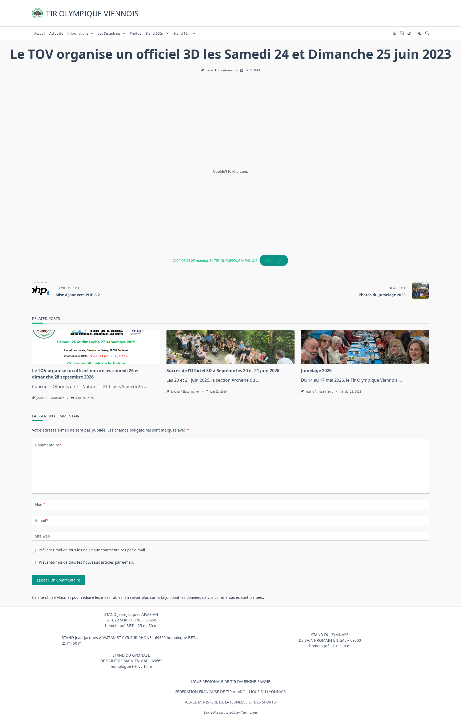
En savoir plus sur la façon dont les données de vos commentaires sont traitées (194, 597)
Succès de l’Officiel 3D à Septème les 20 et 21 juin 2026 (222, 370)
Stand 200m (154, 33)
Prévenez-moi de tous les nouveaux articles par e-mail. (86, 562)
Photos (135, 33)
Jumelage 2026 (316, 370)
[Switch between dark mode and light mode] (419, 33)
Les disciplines (109, 33)
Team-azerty (249, 712)
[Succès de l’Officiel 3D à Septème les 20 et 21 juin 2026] (230, 347)
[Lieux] (409, 33)
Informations (77, 33)
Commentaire (48, 445)
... (145, 386)
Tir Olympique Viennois (92, 13)
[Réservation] (401, 33)
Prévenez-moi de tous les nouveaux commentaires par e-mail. (92, 549)
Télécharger (274, 260)
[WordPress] (394, 33)
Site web (42, 536)
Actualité (56, 33)
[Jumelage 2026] (365, 347)
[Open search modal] (427, 33)
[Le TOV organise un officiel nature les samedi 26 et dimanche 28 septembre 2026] (96, 347)
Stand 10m (181, 33)
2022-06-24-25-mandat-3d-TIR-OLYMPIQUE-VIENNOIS (215, 260)
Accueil (39, 33)
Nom (40, 504)
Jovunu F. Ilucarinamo (219, 70)
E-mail (41, 520)
